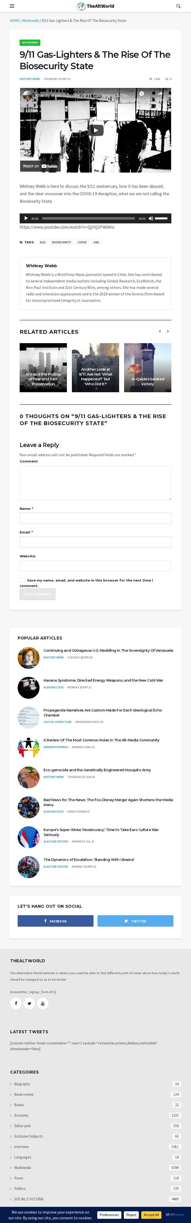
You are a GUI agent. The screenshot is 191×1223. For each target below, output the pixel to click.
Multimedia (30, 20)
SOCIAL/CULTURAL (28, 1199)
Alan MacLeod (54, 687)
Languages (22, 1157)
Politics (19, 1188)
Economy (20, 1115)
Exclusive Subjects (28, 1136)
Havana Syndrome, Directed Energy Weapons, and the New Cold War (103, 680)
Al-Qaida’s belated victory (147, 381)
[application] (95, 218)
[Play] (26, 218)
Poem (18, 1178)
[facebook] (16, 1003)
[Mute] (150, 218)
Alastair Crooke (56, 841)
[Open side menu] (12, 5)
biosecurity (61, 242)
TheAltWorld (100, 6)
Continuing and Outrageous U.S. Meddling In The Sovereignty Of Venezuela (108, 650)
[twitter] (29, 1003)
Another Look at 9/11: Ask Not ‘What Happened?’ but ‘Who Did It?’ (95, 376)
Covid (82, 242)
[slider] (162, 217)
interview (30, 42)
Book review (23, 1094)
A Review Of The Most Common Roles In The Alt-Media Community (101, 740)
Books (18, 1104)
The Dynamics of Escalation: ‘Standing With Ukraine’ (89, 859)
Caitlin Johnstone (58, 722)
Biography (21, 1084)
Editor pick (22, 1125)
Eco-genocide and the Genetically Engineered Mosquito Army (97, 770)
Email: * (26, 532)
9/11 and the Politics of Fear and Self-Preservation (43, 379)
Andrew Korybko (56, 747)
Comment (29, 461)
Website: (28, 556)
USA (96, 242)
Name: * (26, 509)
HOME (14, 20)
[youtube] (42, 1003)
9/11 (42, 242)
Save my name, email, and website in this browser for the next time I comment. (86, 583)
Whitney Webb (30, 79)
